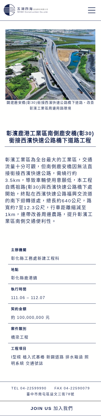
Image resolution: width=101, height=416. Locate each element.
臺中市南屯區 (38, 394)
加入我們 (52, 408)
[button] (89, 71)
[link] (50, 70)
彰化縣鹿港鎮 (24, 278)
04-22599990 (33, 388)
